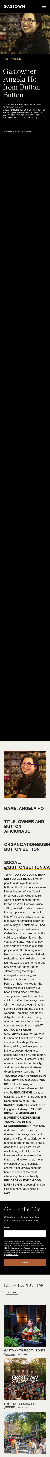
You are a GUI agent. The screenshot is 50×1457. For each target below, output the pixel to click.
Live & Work (12, 59)
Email (7, 1227)
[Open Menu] (44, 6)
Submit (25, 1262)
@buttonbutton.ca (27, 867)
